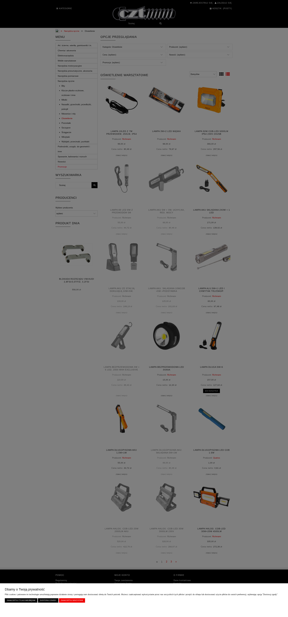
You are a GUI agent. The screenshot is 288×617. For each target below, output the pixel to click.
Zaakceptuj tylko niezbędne (21, 600)
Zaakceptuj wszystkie (72, 600)
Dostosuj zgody (48, 600)
